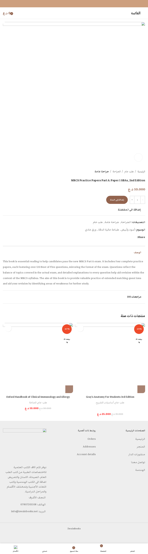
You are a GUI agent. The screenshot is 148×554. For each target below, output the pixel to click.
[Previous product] (12, 172)
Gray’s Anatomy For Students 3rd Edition (110, 397)
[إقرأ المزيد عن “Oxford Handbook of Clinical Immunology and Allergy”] (69, 389)
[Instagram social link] (140, 537)
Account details (86, 454)
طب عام (129, 171)
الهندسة (140, 470)
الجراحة (116, 171)
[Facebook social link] (76, 4)
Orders (91, 439)
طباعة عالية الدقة (108, 230)
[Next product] (5, 172)
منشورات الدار (136, 454)
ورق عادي (90, 230)
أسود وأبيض (128, 230)
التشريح (99, 402)
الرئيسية (141, 171)
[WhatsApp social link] (135, 537)
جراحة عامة (102, 171)
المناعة (32, 402)
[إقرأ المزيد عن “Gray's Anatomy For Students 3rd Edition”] (141, 389)
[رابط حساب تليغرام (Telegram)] (71, 4)
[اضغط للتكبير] (138, 157)
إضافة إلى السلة (117, 199)
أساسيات (109, 402)
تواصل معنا (138, 462)
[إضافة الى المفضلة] (80, 328)
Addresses (89, 447)
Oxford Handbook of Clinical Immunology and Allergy (38, 397)
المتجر (141, 447)
